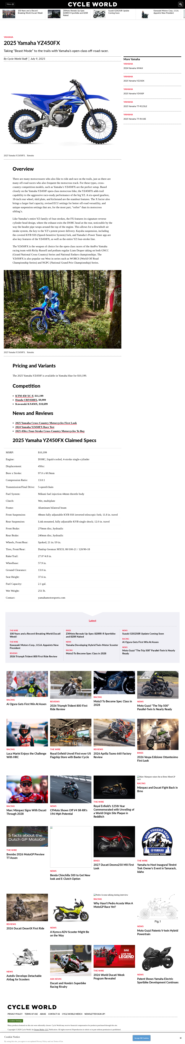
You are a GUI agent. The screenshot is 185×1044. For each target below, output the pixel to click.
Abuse (43, 1014)
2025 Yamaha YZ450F (134, 94)
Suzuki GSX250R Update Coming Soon (143, 634)
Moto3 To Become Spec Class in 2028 (86, 653)
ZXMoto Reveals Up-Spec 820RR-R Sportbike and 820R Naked (91, 635)
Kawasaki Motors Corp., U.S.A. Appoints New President (34, 646)
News (68, 642)
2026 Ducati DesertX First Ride (25, 928)
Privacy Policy (15, 1014)
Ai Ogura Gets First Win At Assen (140, 642)
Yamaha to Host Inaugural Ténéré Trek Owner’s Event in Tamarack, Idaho (157, 868)
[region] (92, 1038)
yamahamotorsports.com (51, 597)
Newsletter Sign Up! (95, 1014)
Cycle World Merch (72, 1014)
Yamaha (8, 37)
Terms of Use (31, 1014)
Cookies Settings (15, 1021)
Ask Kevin (55, 979)
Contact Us (54, 1014)
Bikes (68, 631)
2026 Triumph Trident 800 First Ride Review (33, 656)
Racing (69, 650)
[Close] (181, 1038)
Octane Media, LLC (41, 1030)
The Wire (14, 631)
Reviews (13, 653)
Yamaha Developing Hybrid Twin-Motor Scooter (92, 645)
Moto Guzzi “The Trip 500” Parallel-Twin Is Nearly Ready (148, 652)
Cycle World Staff (17, 59)
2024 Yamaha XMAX (133, 68)
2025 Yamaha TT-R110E (135, 119)
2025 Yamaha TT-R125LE (135, 106)
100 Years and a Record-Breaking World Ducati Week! (35, 635)
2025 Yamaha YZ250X (134, 81)
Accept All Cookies (141, 1038)
